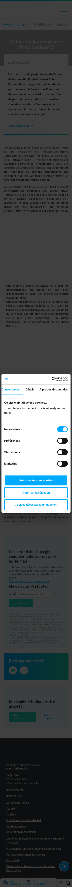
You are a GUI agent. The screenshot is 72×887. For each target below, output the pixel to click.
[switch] (62, 441)
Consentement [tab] (10, 389)
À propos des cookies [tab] (53, 389)
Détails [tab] (30, 389)
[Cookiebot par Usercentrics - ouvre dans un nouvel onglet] (52, 379)
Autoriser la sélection (36, 492)
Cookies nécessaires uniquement (36, 504)
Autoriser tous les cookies (36, 480)
